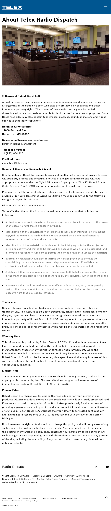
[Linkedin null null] (96, 468)
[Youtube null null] (107, 468)
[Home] (12, 7)
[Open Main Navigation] (105, 7)
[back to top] (106, 497)
